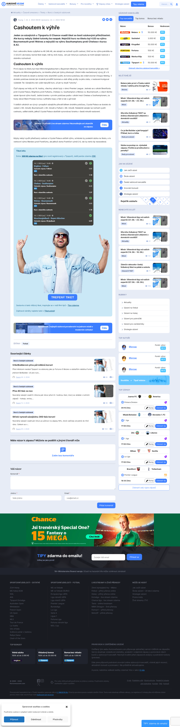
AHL (11, 597)
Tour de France (16, 622)
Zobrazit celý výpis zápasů (144, 487)
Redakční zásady (162, 680)
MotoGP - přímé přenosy (102, 613)
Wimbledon (15, 606)
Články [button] (41, 4)
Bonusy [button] (73, 4)
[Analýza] (165, 402)
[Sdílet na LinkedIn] (110, 19)
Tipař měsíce (139, 380)
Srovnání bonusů (131, 188)
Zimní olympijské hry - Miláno (104, 588)
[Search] (171, 4)
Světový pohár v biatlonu (20, 632)
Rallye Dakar (15, 635)
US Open (14, 613)
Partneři (166, 684)
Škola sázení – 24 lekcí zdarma (145, 591)
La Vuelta (14, 625)
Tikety (42, 12)
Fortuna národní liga (59, 622)
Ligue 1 (54, 616)
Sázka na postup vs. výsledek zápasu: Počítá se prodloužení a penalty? (135, 148)
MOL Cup (55, 625)
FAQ (160, 684)
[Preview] (165, 474)
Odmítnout (36, 719)
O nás (142, 670)
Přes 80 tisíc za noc (23, 391)
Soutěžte (125, 380)
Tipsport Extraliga (17, 600)
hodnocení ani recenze (45, 695)
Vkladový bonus (46, 652)
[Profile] (176, 4)
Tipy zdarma (138, 4)
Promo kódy (137, 597)
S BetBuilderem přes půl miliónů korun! (33, 365)
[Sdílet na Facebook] (103, 19)
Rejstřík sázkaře (129, 201)
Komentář (15, 474)
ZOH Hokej (14, 588)
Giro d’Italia (15, 629)
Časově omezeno (30, 12)
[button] (66, 706)
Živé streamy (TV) (140, 600)
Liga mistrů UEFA (58, 600)
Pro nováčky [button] (86, 4)
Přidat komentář (106, 505)
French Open (15, 610)
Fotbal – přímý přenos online (104, 591)
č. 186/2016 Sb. (62, 692)
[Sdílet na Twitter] (107, 19)
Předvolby (58, 719)
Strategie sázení (122, 4)
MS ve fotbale (57, 588)
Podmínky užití (137, 680)
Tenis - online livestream (102, 603)
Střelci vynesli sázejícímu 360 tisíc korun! (34, 416)
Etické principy (149, 680)
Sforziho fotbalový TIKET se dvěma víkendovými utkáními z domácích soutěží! (135, 115)
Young (20, 20)
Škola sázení (129, 176)
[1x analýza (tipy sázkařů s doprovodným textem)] (165, 402)
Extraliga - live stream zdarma (104, 597)
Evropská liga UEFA (59, 594)
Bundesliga (55, 606)
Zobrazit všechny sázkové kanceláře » (144, 68)
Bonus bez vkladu (72, 652)
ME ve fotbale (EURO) (60, 591)
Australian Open (17, 603)
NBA (12, 616)
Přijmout (14, 719)
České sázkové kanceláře (135, 182)
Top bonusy (16, 644)
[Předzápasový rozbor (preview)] (165, 475)
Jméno (13, 493)
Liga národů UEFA (58, 597)
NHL (12, 594)
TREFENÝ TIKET (62, 297)
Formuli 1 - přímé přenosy (102, 610)
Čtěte (104, 125)
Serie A (54, 613)
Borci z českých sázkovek (59, 12)
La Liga (54, 610)
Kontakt (155, 684)
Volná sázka (18, 652)
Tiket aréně (49, 311)
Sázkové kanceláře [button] (56, 4)
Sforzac (133, 347)
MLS (12, 619)
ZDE (94, 156)
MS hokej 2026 (16, 591)
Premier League (57, 603)
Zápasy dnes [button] (104, 4)
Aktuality (17, 12)
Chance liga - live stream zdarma (106, 600)
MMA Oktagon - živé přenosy (104, 606)
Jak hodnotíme (145, 684)
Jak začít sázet (130, 170)
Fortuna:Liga (56, 619)
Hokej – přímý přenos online (103, 594)
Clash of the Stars (17, 638)
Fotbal (25, 344)
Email (67, 493)
